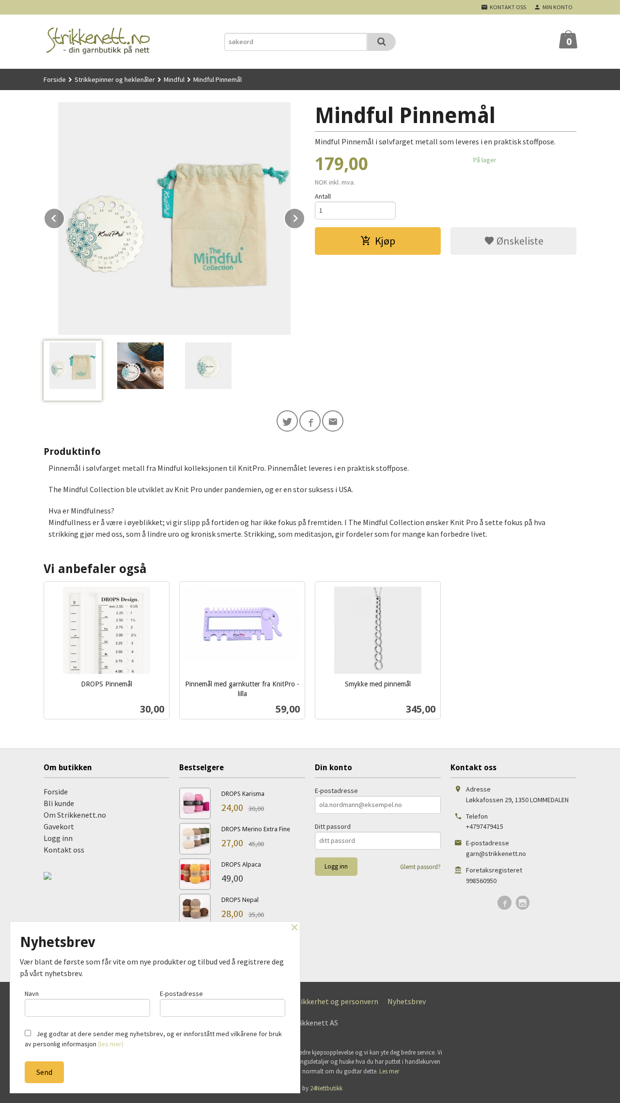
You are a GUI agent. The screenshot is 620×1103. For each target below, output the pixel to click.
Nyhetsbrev (407, 1001)
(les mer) (111, 1044)
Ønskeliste (519, 241)
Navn (32, 993)
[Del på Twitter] (287, 421)
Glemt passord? (420, 867)
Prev (64, 216)
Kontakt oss (64, 849)
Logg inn (58, 838)
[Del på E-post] (332, 421)
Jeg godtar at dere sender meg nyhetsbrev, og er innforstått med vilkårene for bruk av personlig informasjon (153, 1038)
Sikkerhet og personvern (337, 1001)
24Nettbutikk (326, 1088)
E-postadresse (336, 790)
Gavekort (59, 826)
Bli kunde (59, 803)
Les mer (389, 1071)
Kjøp (385, 241)
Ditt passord (333, 826)
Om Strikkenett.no (75, 815)
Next (304, 216)
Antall (323, 196)
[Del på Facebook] (310, 421)
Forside (55, 79)
